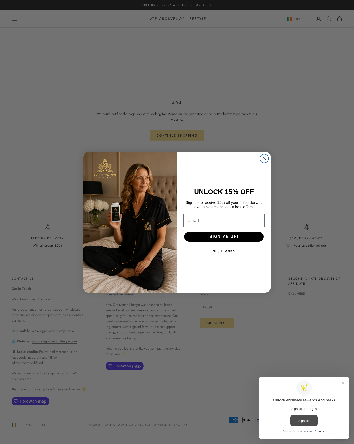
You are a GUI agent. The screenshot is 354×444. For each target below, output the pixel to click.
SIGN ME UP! (224, 237)
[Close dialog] (264, 158)
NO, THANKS (224, 251)
